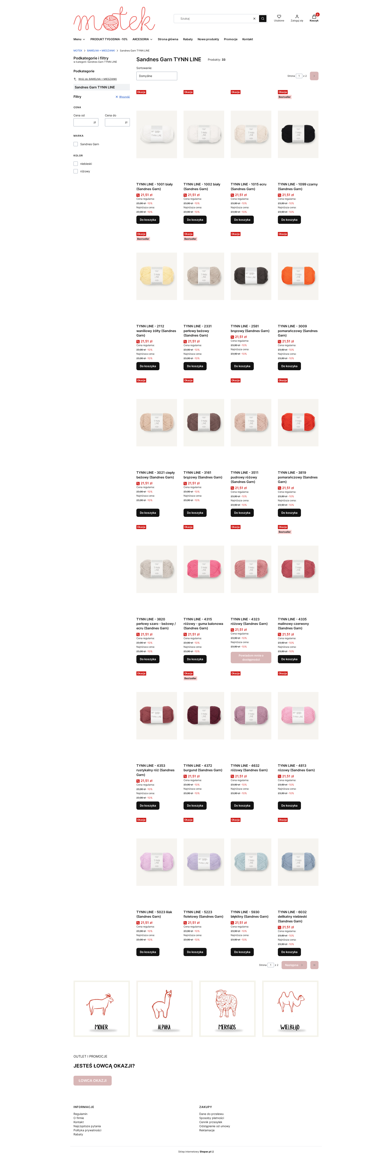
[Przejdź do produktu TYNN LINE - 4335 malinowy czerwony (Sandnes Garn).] (298, 569)
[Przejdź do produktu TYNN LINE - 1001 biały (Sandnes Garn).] (156, 134)
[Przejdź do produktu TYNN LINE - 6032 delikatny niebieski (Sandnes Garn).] (298, 862)
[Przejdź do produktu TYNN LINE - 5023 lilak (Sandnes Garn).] (156, 862)
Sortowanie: (144, 68)
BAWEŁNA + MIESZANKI (101, 50)
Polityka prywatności (87, 1130)
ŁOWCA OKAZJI (93, 1080)
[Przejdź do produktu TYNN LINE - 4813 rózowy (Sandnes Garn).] (298, 716)
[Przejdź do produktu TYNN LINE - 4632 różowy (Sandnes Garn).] (251, 716)
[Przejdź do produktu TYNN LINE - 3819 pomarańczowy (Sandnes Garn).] (298, 423)
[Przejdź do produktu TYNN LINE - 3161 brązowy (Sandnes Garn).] (204, 423)
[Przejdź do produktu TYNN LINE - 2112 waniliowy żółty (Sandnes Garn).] (156, 276)
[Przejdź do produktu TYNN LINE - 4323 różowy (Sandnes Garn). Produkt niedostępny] (251, 569)
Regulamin (80, 1114)
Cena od (79, 115)
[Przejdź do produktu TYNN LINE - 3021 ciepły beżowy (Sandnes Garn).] (156, 423)
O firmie (79, 1118)
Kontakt (79, 1122)
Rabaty (78, 1134)
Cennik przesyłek (210, 1122)
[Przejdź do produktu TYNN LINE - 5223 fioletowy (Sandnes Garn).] (204, 862)
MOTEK (78, 50)
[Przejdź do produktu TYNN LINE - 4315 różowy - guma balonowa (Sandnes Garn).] (204, 569)
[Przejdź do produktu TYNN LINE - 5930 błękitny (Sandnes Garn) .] (251, 862)
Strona (291, 75)
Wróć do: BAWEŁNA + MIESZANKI (97, 78)
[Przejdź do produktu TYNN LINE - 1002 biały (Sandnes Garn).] (204, 134)
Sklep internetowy (194, 1151)
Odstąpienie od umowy (214, 1126)
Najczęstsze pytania (87, 1126)
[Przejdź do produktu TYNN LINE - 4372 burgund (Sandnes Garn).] (204, 716)
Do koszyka (148, 219)
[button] (262, 18)
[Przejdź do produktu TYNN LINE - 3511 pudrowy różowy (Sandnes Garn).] (251, 423)
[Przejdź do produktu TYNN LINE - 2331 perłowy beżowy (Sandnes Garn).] (204, 276)
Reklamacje (207, 1130)
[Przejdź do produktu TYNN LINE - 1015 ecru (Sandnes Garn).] (251, 134)
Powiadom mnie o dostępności (251, 657)
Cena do (110, 115)
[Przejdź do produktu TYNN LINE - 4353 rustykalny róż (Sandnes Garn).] (156, 716)
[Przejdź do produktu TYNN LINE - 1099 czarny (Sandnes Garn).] (298, 134)
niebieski (86, 163)
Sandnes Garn (89, 144)
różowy (85, 171)
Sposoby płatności (211, 1118)
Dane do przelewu (211, 1114)
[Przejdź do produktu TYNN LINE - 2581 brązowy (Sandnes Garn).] (251, 276)
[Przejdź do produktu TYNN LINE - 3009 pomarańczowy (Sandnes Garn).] (298, 276)
